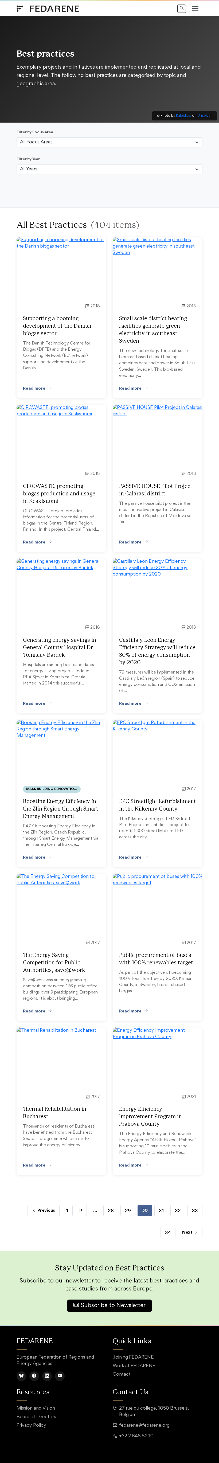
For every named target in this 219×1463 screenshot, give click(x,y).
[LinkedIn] (47, 1376)
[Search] (181, 9)
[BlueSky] (21, 1376)
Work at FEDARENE (134, 1366)
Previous (45, 1210)
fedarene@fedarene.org (144, 1425)
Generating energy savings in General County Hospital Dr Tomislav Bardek (59, 647)
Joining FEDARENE (133, 1357)
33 (195, 1210)
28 (111, 1210)
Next (188, 1232)
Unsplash (205, 116)
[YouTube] (60, 1376)
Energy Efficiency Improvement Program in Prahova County (150, 1116)
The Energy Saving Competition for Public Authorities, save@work (54, 963)
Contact (122, 1374)
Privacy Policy (31, 1425)
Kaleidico (183, 116)
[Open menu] (195, 8)
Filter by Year (28, 159)
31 (161, 1210)
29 (128, 1210)
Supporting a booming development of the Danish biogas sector (57, 326)
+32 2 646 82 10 (136, 1436)
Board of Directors (36, 1417)
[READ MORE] (61, 243)
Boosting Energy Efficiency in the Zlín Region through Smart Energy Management (60, 809)
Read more (34, 388)
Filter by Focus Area (35, 132)
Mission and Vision (36, 1408)
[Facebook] (34, 1376)
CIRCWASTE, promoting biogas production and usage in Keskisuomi (59, 494)
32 (178, 1210)
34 (168, 1232)
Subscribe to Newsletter (113, 1305)
